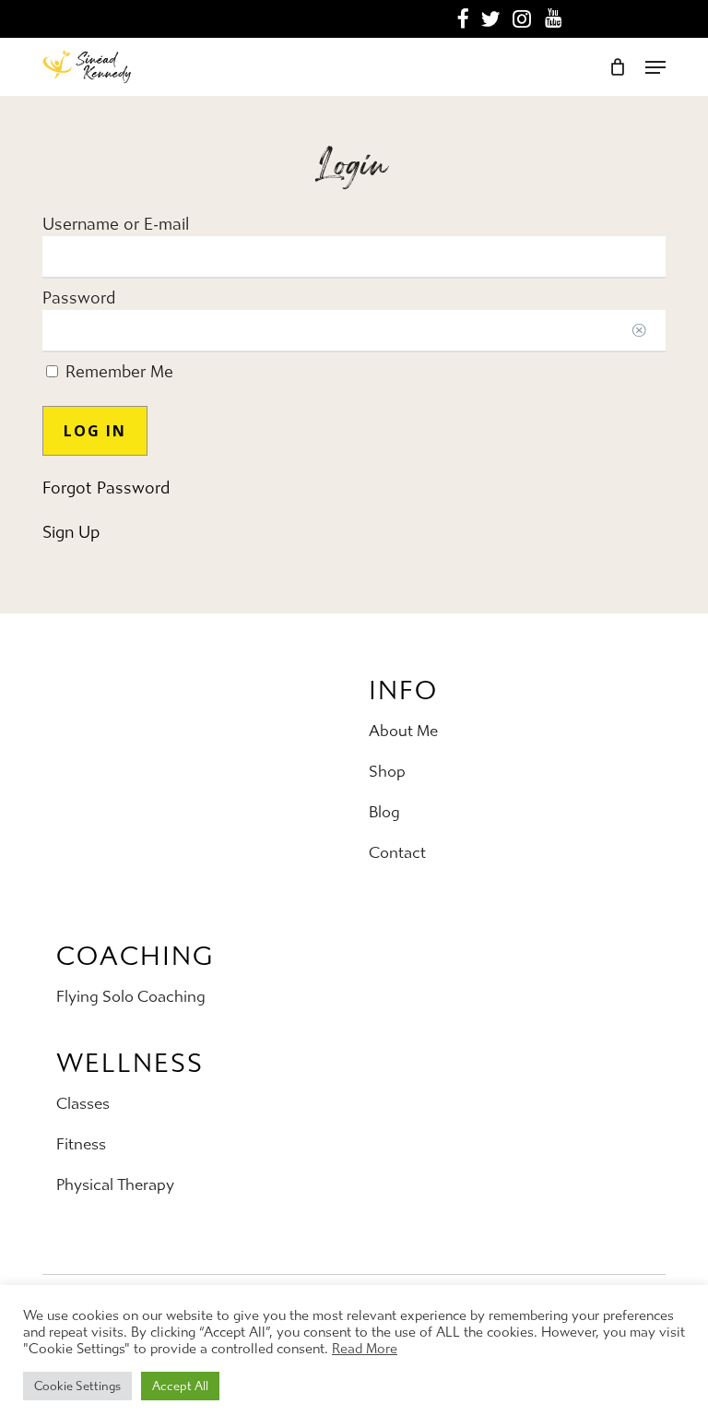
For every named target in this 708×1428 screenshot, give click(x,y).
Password (78, 298)
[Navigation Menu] (655, 67)
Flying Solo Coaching (131, 996)
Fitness (81, 1144)
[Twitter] (491, 18)
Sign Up (71, 532)
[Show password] (638, 331)
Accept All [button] (180, 1386)
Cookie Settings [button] (77, 1386)
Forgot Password (106, 488)
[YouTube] (553, 18)
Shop (387, 771)
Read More (364, 1349)
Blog (384, 812)
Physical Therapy (115, 1184)
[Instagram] (522, 18)
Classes (83, 1103)
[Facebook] (462, 18)
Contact (397, 852)
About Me (403, 730)
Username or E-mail (115, 224)
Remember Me (117, 372)
